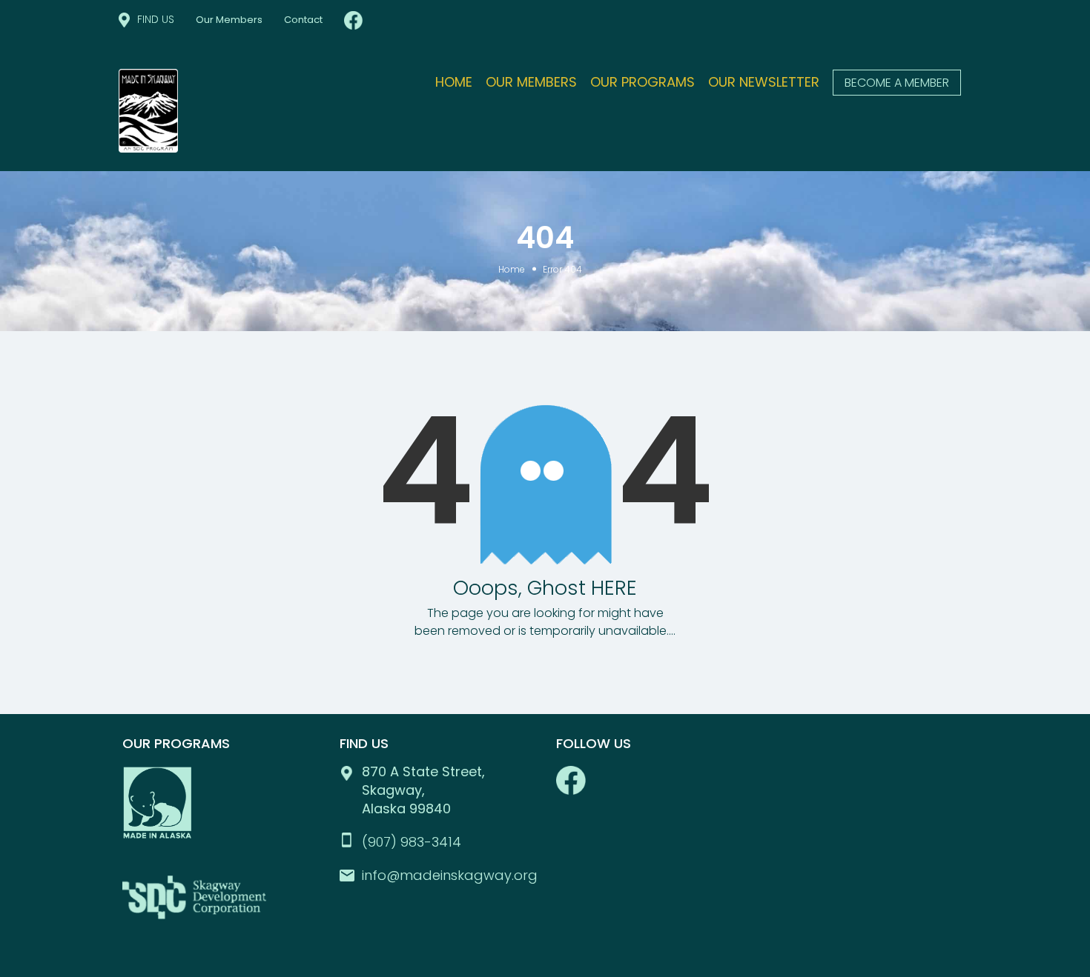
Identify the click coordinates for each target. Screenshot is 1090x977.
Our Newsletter (763, 82)
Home (453, 82)
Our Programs (642, 82)
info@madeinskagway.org (450, 875)
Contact (303, 20)
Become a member (897, 82)
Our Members (229, 20)
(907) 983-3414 (411, 842)
